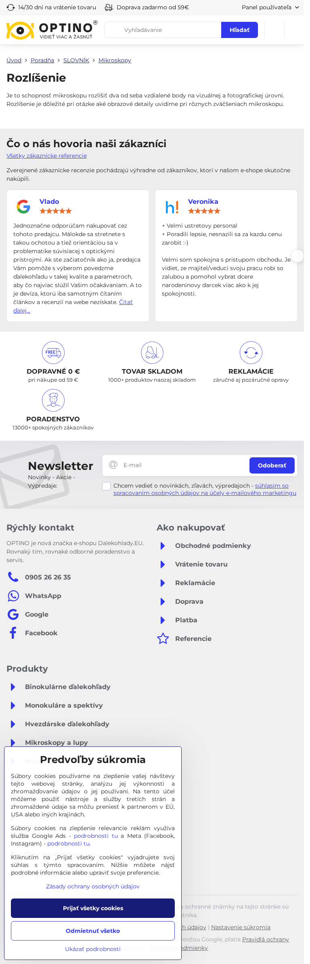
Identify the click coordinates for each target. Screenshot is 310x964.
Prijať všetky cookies (93, 908)
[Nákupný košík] (274, 30)
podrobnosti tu (96, 835)
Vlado (49, 201)
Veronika (203, 201)
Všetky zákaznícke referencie (46, 155)
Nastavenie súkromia (240, 927)
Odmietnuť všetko (93, 930)
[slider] (56, 211)
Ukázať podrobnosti (93, 949)
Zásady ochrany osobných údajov (93, 886)
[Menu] (294, 30)
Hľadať (239, 30)
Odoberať (272, 465)
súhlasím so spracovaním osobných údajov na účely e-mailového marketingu (204, 489)
